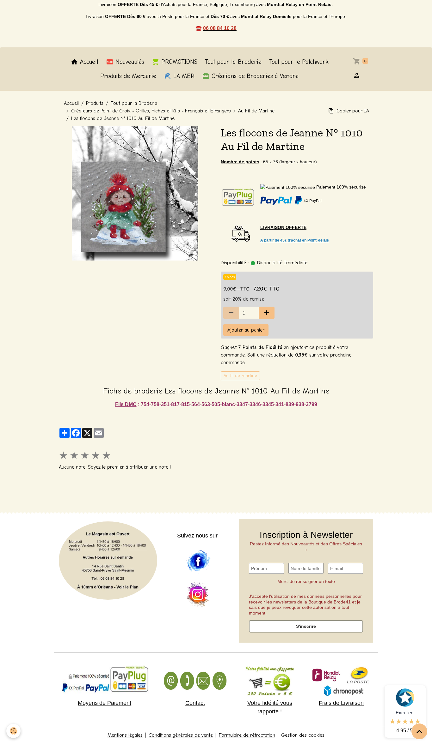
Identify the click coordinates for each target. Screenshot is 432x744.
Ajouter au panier (245, 330)
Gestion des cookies (302, 735)
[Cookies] (13, 731)
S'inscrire (306, 626)
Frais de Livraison (341, 703)
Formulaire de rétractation (247, 735)
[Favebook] (198, 561)
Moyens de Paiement (104, 703)
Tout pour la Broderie (233, 61)
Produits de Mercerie (128, 76)
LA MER (182, 76)
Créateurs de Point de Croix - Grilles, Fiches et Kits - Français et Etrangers (151, 111)
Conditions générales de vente (181, 735)
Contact (195, 703)
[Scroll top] (419, 731)
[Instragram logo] (198, 595)
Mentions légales (125, 735)
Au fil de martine (240, 375)
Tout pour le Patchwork (299, 61)
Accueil (88, 61)
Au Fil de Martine (256, 111)
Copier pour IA (352, 111)
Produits (94, 103)
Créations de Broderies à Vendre (254, 76)
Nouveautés (129, 61)
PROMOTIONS (178, 61)
